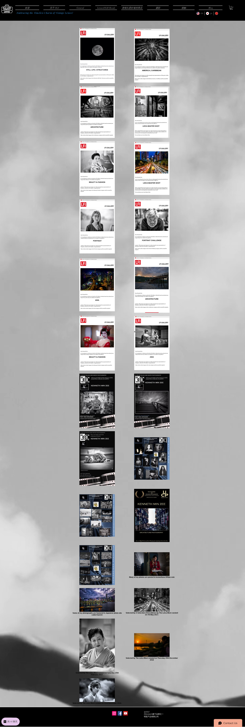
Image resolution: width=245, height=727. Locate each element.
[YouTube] (125, 713)
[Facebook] (120, 713)
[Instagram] (114, 713)
